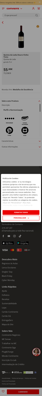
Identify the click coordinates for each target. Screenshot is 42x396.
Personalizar (20, 218)
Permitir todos (21, 212)
